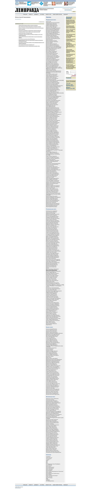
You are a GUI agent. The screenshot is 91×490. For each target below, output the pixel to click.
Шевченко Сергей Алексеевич (52, 391)
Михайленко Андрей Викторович (52, 361)
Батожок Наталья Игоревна (51, 215)
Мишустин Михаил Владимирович (53, 431)
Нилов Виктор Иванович (51, 128)
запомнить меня (69, 74)
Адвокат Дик (48, 21)
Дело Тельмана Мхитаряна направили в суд (26, 44)
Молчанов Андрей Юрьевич (51, 364)
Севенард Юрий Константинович (52, 375)
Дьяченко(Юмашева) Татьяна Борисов (54, 414)
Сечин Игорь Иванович (50, 159)
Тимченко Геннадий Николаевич (52, 174)
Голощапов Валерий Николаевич (52, 234)
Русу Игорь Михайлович (51, 370)
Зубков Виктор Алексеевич (51, 75)
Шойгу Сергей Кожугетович (51, 448)
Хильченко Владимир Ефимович (52, 385)
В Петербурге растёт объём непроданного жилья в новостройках (70, 26)
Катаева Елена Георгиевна (51, 347)
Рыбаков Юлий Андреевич (51, 293)
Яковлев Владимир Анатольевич (52, 204)
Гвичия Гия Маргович (50, 337)
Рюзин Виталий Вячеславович (52, 372)
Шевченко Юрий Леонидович (52, 199)
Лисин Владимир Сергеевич (51, 353)
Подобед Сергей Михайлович (52, 139)
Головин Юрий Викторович (51, 339)
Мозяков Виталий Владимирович (52, 116)
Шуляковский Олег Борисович (52, 392)
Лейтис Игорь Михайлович (51, 352)
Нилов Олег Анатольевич (51, 278)
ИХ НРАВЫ (42, 14)
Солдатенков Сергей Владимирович (53, 163)
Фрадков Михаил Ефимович (51, 442)
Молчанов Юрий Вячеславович (52, 273)
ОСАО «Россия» (49, 476)
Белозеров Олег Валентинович (52, 31)
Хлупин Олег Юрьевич (50, 187)
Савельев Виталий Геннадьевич (52, 153)
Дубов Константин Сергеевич (52, 240)
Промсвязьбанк (49, 477)
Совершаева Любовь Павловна (52, 299)
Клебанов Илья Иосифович (51, 246)
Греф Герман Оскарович (51, 58)
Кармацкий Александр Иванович (52, 245)
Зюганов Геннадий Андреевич (52, 419)
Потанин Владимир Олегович (52, 433)
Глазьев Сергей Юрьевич (51, 410)
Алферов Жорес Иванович (51, 23)
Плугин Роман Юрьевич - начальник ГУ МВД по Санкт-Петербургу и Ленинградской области (55, 285)
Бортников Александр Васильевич (53, 38)
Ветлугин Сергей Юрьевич (51, 225)
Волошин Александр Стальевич (52, 409)
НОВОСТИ (30, 14)
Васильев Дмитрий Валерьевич (52, 44)
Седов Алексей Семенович (51, 156)
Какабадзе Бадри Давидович (52, 344)
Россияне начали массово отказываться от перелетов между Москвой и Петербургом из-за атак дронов (71, 66)
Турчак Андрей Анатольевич (52, 179)
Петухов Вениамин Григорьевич (52, 282)
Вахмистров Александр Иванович (53, 334)
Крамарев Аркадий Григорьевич (52, 256)
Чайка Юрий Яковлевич (51, 447)
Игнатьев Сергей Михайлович (52, 81)
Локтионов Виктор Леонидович (52, 355)
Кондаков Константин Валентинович (53, 251)
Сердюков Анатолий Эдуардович (52, 158)
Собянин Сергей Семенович (51, 438)
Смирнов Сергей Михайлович (52, 161)
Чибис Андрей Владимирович (52, 319)
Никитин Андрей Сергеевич (51, 277)
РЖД (47, 478)
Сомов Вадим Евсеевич (51, 380)
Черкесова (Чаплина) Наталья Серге (53, 318)
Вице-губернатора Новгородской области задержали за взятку (30, 26)
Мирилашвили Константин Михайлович (54, 359)
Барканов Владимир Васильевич (52, 214)
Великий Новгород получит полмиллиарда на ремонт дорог (29, 46)
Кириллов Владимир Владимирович (53, 86)
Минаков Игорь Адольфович (52, 358)
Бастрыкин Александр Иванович (52, 30)
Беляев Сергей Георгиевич (51, 219)
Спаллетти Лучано (49, 301)
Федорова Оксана (49, 184)
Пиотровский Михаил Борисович (52, 136)
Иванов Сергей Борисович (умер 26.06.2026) (55, 80)
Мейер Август (48, 357)
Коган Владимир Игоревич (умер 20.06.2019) (55, 93)
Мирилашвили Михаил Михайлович (53, 360)
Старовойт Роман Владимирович (52, 167)
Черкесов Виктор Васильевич (52, 188)
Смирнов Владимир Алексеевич (52, 160)
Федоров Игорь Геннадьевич (52, 312)
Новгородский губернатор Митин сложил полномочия (28, 25)
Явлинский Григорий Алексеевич (52, 451)
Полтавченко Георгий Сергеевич (52, 287)
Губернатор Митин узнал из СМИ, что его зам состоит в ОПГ (29, 31)
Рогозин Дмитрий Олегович (51, 436)
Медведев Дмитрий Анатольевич (52, 108)
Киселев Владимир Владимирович (53, 89)
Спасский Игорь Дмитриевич (52, 166)
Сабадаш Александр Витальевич (52, 373)
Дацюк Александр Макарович (52, 236)
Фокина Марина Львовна (51, 313)
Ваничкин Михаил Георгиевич (52, 41)
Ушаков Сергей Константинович (52, 181)
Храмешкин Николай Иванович (52, 386)
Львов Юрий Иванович (50, 106)
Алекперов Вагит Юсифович (51, 400)
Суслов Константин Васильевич (52, 302)
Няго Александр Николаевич (52, 131)
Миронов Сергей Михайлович (52, 115)
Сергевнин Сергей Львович (51, 294)
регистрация (74, 75)
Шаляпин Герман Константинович (53, 320)
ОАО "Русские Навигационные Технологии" (54, 471)
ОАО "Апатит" (49, 466)
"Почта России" (49, 457)
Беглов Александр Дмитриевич (52, 216)
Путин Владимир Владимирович (52, 141)
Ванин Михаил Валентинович (52, 404)
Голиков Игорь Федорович (51, 54)
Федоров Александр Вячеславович (53, 182)
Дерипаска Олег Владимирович (52, 413)
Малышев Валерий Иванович (52, 264)
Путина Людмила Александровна (52, 142)
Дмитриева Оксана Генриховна (52, 63)
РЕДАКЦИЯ (65, 14)
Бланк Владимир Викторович (52, 33)
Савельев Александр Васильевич (52, 374)
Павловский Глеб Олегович (51, 432)
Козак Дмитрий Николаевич (51, 95)
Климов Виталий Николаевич (52, 247)
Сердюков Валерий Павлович (52, 296)
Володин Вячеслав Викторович (52, 408)
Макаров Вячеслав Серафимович (53, 262)
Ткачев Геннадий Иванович (51, 306)
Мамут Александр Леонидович (52, 429)
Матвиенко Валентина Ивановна (52, 107)
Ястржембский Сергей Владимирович (53, 452)
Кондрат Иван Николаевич (51, 252)
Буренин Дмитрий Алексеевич (52, 222)
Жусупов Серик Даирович (51, 343)
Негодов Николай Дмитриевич (52, 127)
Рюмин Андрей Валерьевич (51, 152)
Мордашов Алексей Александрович (53, 365)
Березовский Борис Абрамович (52, 401)
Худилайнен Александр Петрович (52, 315)
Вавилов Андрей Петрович (51, 403)
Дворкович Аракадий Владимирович (53, 412)
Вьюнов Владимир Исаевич (51, 228)
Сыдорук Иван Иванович (51, 170)
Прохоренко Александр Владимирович (54, 290)
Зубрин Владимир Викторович (52, 76)
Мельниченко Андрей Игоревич (52, 430)
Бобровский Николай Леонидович (53, 34)
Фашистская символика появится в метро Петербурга (23, 3)
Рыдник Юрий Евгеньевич (51, 371)
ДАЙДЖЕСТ (36, 14)
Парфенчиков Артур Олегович (52, 280)
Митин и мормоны (22, 29)
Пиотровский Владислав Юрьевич (53, 283)
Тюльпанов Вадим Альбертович (52, 180)
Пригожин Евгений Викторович (52, 140)
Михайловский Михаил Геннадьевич (53, 271)
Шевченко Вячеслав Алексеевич (52, 390)
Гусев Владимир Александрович (52, 235)
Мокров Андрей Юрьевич (51, 272)
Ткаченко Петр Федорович (51, 176)
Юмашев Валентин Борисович (52, 450)
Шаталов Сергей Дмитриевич (52, 198)
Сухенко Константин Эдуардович (52, 303)
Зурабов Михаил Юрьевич (51, 77)
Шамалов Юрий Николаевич (51, 196)
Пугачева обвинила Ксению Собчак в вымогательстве (59, 3)
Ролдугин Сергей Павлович (51, 147)
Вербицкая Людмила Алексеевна (52, 224)
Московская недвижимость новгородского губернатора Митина (30, 30)
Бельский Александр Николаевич (52, 218)
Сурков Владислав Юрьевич (52, 439)
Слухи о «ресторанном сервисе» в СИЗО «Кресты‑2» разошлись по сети (70, 31)
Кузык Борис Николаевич (51, 425)
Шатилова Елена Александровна (52, 389)
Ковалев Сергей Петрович (51, 90)
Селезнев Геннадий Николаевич (52, 157)
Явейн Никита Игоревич (51, 322)
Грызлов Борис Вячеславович (52, 60)
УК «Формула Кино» (50, 480)
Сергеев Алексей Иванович (51, 295)
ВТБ (47, 462)
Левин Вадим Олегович (50, 105)
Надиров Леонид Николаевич (52, 123)
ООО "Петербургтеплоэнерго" (52, 475)
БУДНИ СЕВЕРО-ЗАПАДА (57, 14)
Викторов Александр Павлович (52, 226)
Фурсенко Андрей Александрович (53, 185)
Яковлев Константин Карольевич (52, 394)
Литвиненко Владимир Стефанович (53, 260)
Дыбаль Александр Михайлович (52, 64)
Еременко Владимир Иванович (52, 241)
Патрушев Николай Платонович (52, 134)
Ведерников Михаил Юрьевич (52, 223)
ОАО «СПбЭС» (49, 474)
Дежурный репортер (69, 18)
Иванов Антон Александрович (52, 78)
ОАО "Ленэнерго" (49, 469)
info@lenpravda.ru (18, 487)
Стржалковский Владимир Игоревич (53, 169)
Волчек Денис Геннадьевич (51, 51)
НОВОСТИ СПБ (48, 14)
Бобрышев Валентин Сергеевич (52, 220)
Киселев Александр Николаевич (52, 88)
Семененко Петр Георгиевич (51, 376)
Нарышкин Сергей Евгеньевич (52, 126)
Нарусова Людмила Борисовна (52, 125)
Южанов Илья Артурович (51, 202)
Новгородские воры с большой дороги (25, 33)
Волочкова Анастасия (50, 50)
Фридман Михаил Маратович (52, 443)
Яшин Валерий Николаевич (51, 206)
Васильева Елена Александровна (52, 45)
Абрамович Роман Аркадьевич (52, 398)
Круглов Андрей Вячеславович (52, 101)
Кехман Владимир (49, 348)
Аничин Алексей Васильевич (52, 25)
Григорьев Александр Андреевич (52, 59)
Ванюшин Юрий (49, 42)
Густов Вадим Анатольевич (51, 61)
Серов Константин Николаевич (52, 297)
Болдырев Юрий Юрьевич (51, 35)
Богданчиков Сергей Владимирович (53, 402)
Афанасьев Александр (50, 213)
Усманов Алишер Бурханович (52, 440)
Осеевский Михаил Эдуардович (52, 132)
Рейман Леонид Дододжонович (52, 144)
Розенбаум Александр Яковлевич (53, 146)
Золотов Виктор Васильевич (52, 74)
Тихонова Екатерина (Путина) (52, 175)
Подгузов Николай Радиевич (52, 138)
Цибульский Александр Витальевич (53, 316)
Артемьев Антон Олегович (51, 331)
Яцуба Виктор (49, 324)
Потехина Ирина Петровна (51, 289)
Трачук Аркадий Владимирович (52, 178)
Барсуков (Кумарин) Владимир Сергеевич (54, 333)
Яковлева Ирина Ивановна (51, 323)
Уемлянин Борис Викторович (52, 384)
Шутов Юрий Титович (50, 321)
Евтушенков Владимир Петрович (52, 415)
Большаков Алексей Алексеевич (52, 37)
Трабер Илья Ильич (50, 177)
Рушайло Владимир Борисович (52, 437)
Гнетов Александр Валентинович (52, 233)
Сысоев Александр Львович (51, 382)
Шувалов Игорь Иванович (51, 449)
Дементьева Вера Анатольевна (52, 237)
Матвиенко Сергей (49, 356)
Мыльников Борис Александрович (53, 120)
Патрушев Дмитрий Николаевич (52, 133)
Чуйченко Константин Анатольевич (53, 193)
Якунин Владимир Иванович (52, 205)
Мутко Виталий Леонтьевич (51, 119)
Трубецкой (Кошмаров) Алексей (52, 308)
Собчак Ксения (49, 162)
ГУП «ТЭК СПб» (49, 465)
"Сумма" (47, 459)
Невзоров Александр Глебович (52, 275)
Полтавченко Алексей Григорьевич (53, 367)
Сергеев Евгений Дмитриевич (52, 377)
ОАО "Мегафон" (49, 470)
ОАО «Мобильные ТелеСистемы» (52, 473)
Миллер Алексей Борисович (51, 113)
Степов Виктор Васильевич (51, 381)
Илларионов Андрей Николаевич (52, 82)
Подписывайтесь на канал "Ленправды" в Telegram (35, 3)
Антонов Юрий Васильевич (51, 330)
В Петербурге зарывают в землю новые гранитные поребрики (71, 40)
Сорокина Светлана (50, 165)
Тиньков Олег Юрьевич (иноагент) (53, 383)
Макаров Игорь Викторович (51, 428)
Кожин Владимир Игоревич (51, 94)
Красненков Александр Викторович (53, 100)
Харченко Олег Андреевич (51, 314)
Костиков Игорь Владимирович (52, 97)
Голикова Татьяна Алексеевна (52, 55)
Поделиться (42, 21)
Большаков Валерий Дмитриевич (52, 221)
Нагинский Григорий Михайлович (52, 122)
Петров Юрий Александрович (52, 135)
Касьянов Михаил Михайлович (52, 421)
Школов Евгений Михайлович (52, 201)
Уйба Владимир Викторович (51, 309)
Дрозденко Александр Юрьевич (52, 238)
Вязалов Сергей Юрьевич (51, 52)
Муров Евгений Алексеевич (51, 118)
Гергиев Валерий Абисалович (52, 53)
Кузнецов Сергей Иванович (51, 103)
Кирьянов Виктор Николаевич (52, 87)
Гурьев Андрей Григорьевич (51, 340)
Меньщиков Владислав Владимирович (54, 112)
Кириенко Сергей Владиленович (52, 424)
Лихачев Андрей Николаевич (52, 354)
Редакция (68, 77)
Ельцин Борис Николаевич (51, 416)
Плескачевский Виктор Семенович (53, 137)
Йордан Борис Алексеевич (51, 420)
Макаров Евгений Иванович (51, 263)
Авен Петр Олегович (50, 399)
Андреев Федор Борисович (51, 24)
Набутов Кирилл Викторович (52, 121)
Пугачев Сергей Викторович (51, 435)
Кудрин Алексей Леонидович (52, 102)
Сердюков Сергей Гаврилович (52, 379)
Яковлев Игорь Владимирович (52, 393)
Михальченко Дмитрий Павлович (52, 362)
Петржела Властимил (50, 281)
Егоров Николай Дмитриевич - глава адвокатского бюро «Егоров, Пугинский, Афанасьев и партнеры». (54, 68)
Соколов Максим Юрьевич (51, 300)
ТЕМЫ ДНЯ (25, 14)
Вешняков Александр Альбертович (53, 407)
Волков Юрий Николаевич (51, 49)
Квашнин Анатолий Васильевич (52, 422)
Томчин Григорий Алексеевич (52, 307)
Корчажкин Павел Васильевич (52, 254)
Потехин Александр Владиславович (53, 288)
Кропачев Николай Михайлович (52, 257)
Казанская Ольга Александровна (52, 83)
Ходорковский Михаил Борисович (53, 444)
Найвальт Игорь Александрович (52, 366)
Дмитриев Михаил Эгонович (51, 62)
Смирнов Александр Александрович (53, 298)
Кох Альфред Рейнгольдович (52, 98)
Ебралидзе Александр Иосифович (53, 342)
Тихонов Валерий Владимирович (52, 305)
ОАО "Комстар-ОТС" (50, 468)
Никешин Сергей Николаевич (52, 276)
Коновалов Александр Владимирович (53, 96)
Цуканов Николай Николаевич (52, 317)
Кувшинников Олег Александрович (53, 259)
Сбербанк (48, 479)
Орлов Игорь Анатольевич (51, 279)
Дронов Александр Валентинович (53, 239)
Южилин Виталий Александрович (52, 203)
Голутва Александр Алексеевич (52, 57)
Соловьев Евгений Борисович (52, 164)
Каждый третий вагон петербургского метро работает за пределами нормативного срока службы (70, 22)
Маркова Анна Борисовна (51, 266)
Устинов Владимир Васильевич (52, 441)
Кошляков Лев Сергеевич (51, 99)
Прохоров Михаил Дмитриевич (52, 434)
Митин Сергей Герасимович (51, 270)
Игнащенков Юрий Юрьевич (51, 243)
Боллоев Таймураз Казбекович (52, 36)
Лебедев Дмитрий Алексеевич (52, 104)
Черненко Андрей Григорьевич (52, 189)
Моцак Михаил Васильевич (51, 274)
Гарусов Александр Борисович (52, 232)
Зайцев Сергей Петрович (51, 69)
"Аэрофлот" (48, 456)
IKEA (47, 460)
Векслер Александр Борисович (52, 335)
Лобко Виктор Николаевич (51, 261)
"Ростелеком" (49, 458)
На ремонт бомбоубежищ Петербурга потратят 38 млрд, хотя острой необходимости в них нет (70, 45)
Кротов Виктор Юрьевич (51, 258)
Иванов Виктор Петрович (51, 79)
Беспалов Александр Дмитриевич (53, 32)
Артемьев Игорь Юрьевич (51, 26)
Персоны (48, 17)
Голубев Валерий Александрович (52, 56)
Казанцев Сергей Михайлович (52, 84)
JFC (47, 461)
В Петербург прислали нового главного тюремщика (70, 55)
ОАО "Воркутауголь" (50, 467)
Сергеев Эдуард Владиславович (52, 378)
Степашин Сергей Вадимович (52, 168)
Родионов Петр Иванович (51, 145)
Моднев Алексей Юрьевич (51, 363)
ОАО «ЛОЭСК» (49, 472)
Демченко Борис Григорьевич (52, 341)
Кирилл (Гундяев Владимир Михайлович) (54, 85)
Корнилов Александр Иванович (52, 253)
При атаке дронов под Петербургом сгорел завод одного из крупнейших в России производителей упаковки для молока (70, 60)
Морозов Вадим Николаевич (52, 117)
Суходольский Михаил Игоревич (52, 304)
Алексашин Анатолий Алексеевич (53, 22)
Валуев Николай (49, 39)
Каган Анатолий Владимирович (52, 244)
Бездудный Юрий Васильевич (52, 217)
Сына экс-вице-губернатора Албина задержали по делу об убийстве (70, 51)
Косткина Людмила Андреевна (52, 255)
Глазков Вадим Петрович (51, 338)
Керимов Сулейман (50, 423)
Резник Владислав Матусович (52, 143)
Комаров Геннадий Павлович (52, 351)
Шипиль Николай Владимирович (52, 200)
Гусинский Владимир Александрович (53, 411)
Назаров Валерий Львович (51, 124)
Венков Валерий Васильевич (52, 336)
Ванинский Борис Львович (51, 40)
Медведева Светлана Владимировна (53, 109)
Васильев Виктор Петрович (51, 43)
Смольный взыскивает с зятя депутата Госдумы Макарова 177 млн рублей (70, 36)
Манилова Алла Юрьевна (51, 265)
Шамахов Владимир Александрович (53, 197)
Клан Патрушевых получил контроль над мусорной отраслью (71, 3)
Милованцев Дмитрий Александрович (53, 114)
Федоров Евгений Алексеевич (52, 183)
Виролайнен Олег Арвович (51, 227)
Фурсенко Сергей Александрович (52, 186)
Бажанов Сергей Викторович (52, 332)
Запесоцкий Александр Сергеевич (53, 242)
